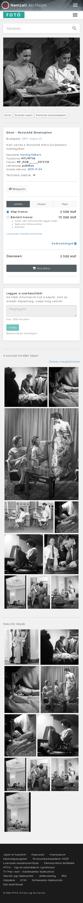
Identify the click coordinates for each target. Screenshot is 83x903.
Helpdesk (9, 880)
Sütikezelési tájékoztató (47, 880)
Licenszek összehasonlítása (24, 233)
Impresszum (58, 854)
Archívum (28, 5)
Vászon (41, 204)
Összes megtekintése (64, 361)
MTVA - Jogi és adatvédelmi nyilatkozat (29, 867)
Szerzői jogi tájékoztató (18, 875)
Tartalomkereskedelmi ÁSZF (51, 858)
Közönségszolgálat (15, 858)
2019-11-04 (35, 169)
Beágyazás (18, 188)
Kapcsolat (37, 854)
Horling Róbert (30, 154)
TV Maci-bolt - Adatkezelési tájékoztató (28, 871)
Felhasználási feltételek (59, 863)
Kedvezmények (63, 243)
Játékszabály (47, 875)
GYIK (23, 880)
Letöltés (18, 204)
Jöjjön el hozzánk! (14, 854)
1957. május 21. (32, 138)
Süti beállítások (13, 884)
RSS (64, 875)
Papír (65, 204)
